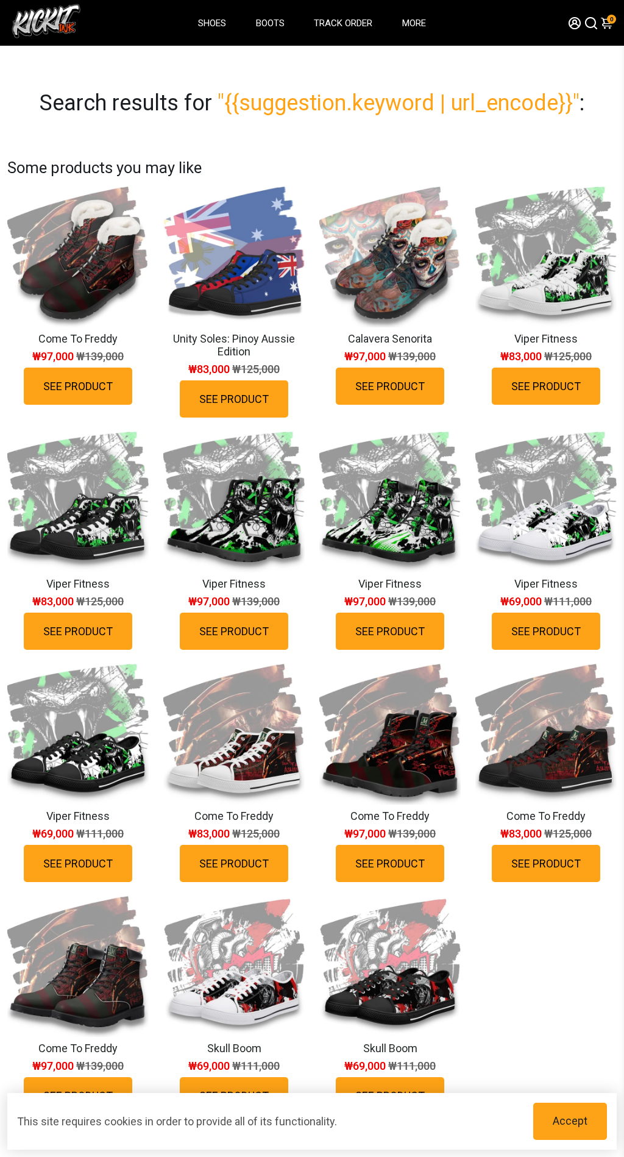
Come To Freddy (78, 338)
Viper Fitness (546, 338)
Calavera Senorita (390, 338)
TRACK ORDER (343, 23)
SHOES (212, 23)
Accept (570, 1120)
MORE (414, 23)
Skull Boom (234, 1048)
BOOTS (270, 23)
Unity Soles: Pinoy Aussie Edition (234, 345)
